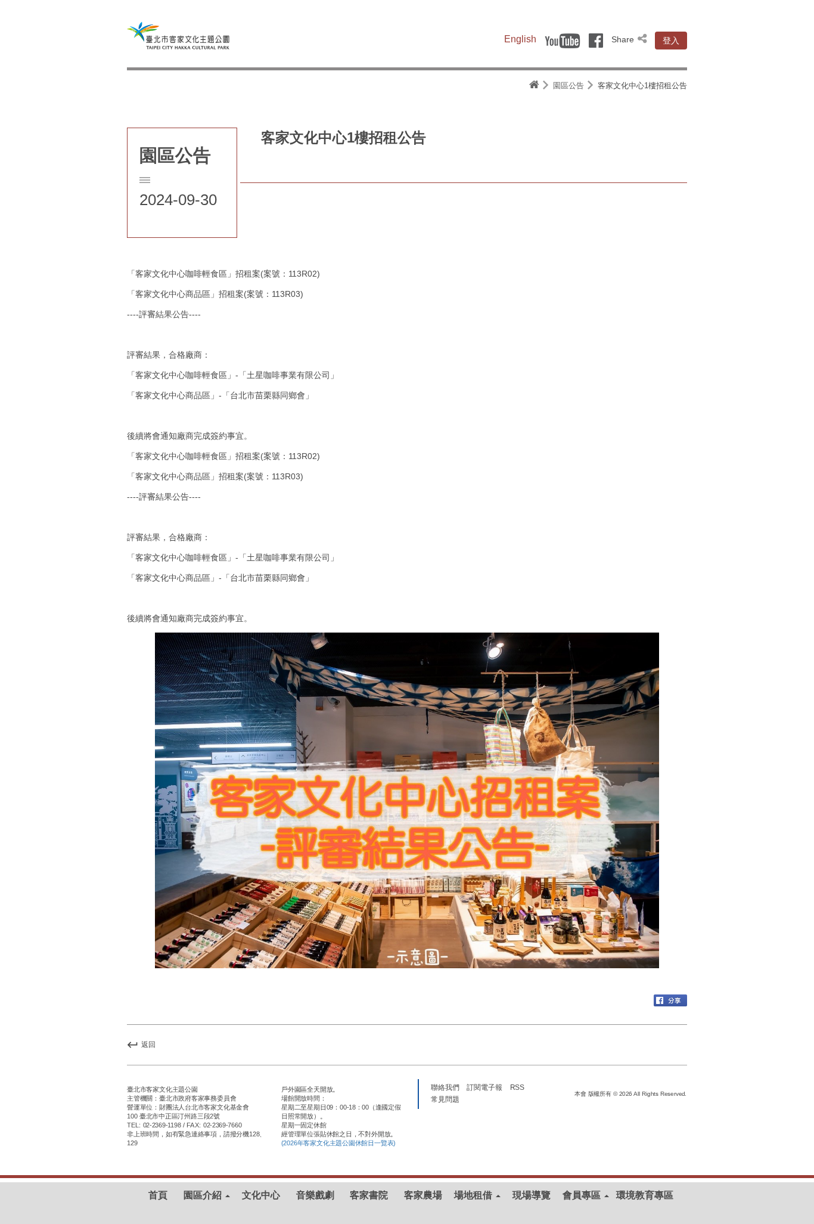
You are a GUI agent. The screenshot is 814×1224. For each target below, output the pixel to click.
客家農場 (423, 1195)
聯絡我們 (445, 1087)
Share (623, 39)
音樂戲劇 (315, 1195)
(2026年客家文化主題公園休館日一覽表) (338, 1142)
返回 (147, 1044)
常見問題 (445, 1099)
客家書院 (369, 1195)
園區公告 (568, 85)
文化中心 (261, 1195)
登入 (671, 40)
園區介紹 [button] (204, 1195)
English (520, 39)
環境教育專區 (644, 1195)
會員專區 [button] (583, 1195)
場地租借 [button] (474, 1195)
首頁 (157, 1195)
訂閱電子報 (484, 1087)
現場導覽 (531, 1195)
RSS (517, 1087)
